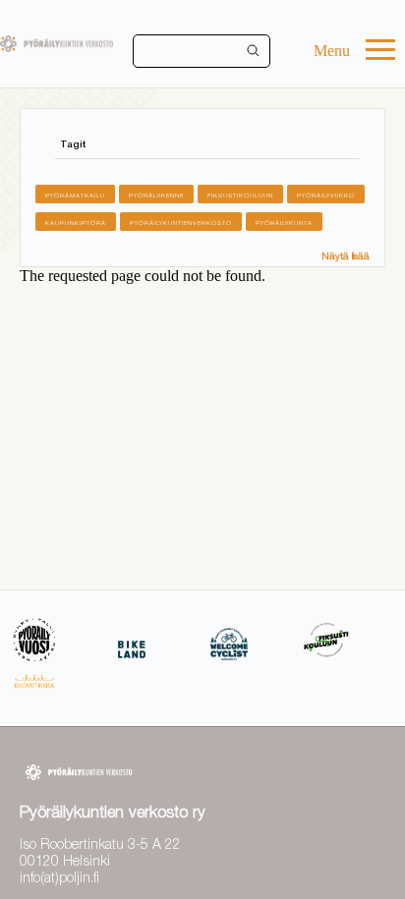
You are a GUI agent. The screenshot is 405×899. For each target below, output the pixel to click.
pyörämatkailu (75, 195)
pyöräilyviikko (326, 195)
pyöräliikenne (156, 195)
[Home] (56, 43)
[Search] (253, 51)
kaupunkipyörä (75, 222)
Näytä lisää (345, 255)
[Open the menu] (380, 52)
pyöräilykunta (284, 222)
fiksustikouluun (240, 195)
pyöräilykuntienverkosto (181, 222)
